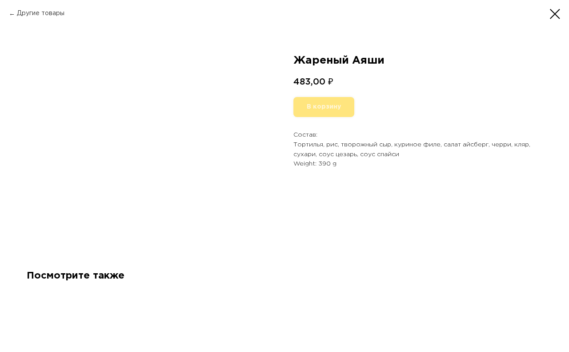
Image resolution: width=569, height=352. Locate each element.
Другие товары (40, 13)
